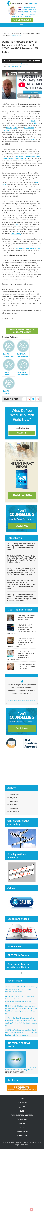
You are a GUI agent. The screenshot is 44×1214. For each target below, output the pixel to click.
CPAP (17, 224)
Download (24, 64)
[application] (22, 61)
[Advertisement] (22, 814)
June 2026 (13, 842)
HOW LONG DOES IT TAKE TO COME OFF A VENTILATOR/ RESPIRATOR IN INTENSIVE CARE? (20, 655)
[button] (21, 25)
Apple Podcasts (14, 66)
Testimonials (22, 1160)
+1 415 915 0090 (29, 7)
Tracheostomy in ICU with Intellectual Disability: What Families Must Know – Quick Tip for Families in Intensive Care (21, 547)
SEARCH (20, 433)
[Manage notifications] (31, 1209)
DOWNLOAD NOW (22, 495)
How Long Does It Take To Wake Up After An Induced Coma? (26, 617)
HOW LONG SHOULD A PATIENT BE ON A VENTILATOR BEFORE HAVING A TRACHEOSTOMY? (20, 642)
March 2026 (14, 853)
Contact (22, 1164)
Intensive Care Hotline (22, 3)
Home (22, 1140)
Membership (22, 1176)
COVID (33, 121)
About (22, 1148)
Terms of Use (32, 1183)
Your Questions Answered (22, 1156)
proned (6, 130)
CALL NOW (21, 525)
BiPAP (36, 123)
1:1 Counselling (22, 1172)
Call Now (27, 16)
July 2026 (13, 839)
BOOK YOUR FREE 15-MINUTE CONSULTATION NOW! (22, 330)
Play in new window (14, 64)
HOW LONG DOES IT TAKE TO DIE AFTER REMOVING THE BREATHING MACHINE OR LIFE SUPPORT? (21, 629)
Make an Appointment (22, 20)
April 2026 (14, 849)
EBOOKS (22, 1168)
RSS (21, 66)
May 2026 (13, 846)
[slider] (38, 60)
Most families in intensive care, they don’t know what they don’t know (21, 157)
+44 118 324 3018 (30, 12)
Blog (22, 1152)
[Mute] (34, 61)
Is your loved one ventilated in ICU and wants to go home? (21, 1109)
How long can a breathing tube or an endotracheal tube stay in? (27, 666)
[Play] (5, 61)
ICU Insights (22, 1144)
